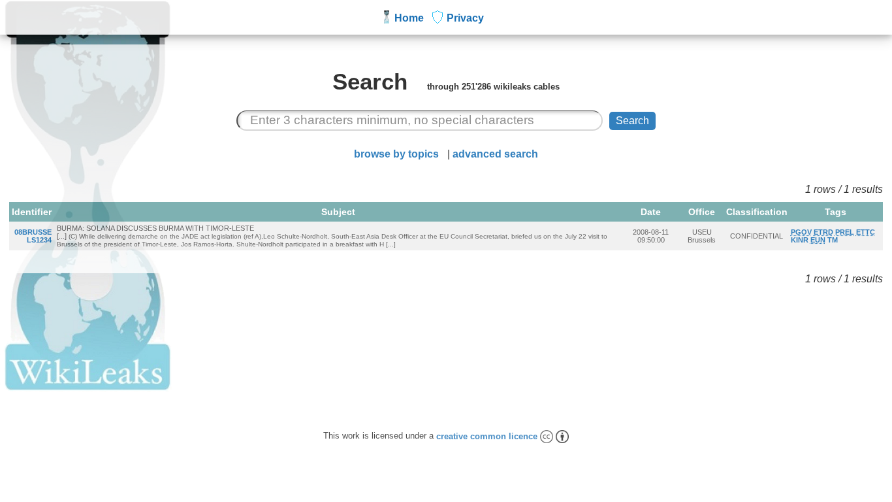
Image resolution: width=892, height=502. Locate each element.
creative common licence (488, 436)
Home (409, 18)
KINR (799, 240)
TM (832, 240)
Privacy (465, 18)
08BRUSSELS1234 (33, 236)
